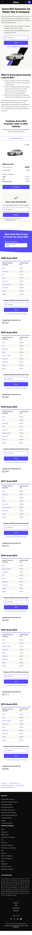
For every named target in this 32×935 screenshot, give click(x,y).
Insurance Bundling (6, 818)
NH (16, 883)
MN (2, 883)
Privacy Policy (16, 925)
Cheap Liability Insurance (7, 799)
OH (2, 885)
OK (4, 885)
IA (13, 881)
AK (13, 879)
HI (6, 881)
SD (15, 885)
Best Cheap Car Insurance (8, 810)
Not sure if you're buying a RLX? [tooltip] (17, 46)
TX (19, 885)
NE (12, 883)
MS (5, 883)
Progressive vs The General (8, 848)
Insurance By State (6, 875)
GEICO (3, 278)
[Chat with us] (29, 2)
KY (17, 881)
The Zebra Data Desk (6, 823)
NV (14, 883)
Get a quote (16, 187)
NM (21, 883)
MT (10, 883)
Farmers (4, 291)
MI (29, 881)
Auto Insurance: (5, 879)
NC (26, 883)
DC (26, 879)
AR (17, 879)
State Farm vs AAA (6, 866)
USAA (3, 268)
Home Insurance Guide (7, 807)
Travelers (3, 853)
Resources (4, 795)
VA (26, 885)
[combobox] (16, 245)
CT (24, 879)
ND (28, 883)
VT (23, 885)
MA (27, 881)
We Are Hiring (16, 908)
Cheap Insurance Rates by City (9, 815)
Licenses (22, 925)
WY (7, 887)
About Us (16, 902)
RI (10, 885)
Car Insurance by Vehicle (7, 785)
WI (4, 887)
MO (7, 883)
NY (23, 883)
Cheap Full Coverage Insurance (9, 802)
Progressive (5, 271)
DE (28, 879)
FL (2, 881)
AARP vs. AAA (4, 834)
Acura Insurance (20, 785)
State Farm (5, 281)
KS (15, 881)
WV (2, 887)
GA (4, 881)
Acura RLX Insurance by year (8, 787)
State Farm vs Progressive (8, 837)
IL (9, 881)
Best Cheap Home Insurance (8, 812)
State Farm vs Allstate (7, 845)
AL (10, 879)
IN (11, 881)
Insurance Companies (7, 825)
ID (7, 881)
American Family (6, 284)
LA (19, 881)
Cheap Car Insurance (14, 783)
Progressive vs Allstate (7, 869)
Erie (3, 274)
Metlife (3, 861)
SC (12, 885)
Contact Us (16, 910)
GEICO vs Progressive (6, 856)
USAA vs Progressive (6, 858)
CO (21, 879)
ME (21, 881)
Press (16, 905)
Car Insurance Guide (6, 804)
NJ (18, 883)
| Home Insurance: (13, 887)
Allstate (4, 294)
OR (6, 885)
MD (24, 881)
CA (19, 879)
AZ (15, 879)
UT (21, 885)
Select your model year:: (10, 244)
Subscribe (16, 215)
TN (17, 885)
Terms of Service (8, 925)
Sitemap (3, 820)
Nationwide (5, 287)
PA (8, 885)
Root (2, 840)
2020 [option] (7, 246)
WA (28, 885)
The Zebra (3, 783)
